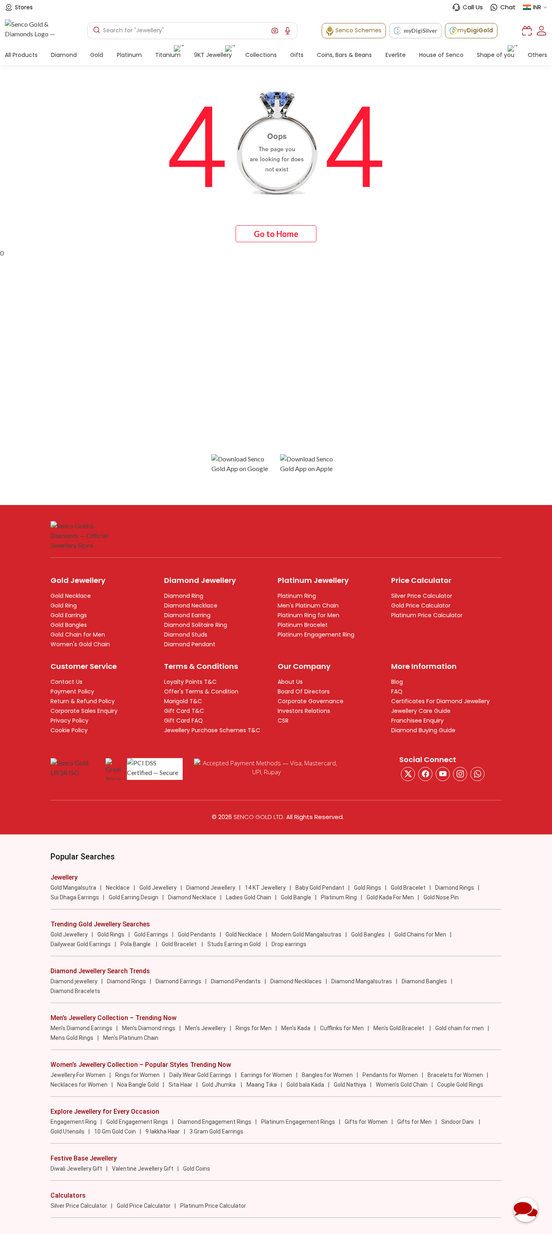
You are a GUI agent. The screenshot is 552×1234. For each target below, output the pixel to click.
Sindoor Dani (458, 1122)
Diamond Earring (187, 615)
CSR (283, 721)
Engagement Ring (74, 1122)
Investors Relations (304, 711)
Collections (261, 55)
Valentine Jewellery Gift (142, 1168)
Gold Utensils (67, 1131)
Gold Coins (196, 1168)
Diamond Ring (183, 596)
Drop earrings (289, 944)
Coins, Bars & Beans (344, 55)
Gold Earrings (69, 615)
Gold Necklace (71, 596)
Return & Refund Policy (83, 701)
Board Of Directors (304, 691)
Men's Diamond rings (148, 1028)
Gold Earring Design (133, 897)
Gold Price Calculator (421, 605)
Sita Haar (180, 1084)
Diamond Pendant (189, 644)
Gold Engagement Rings (137, 1122)
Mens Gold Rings (72, 1038)
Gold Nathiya (350, 1084)
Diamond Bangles (424, 981)
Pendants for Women (390, 1075)
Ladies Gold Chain (248, 897)
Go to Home (276, 234)
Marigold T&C (183, 701)
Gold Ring (64, 605)
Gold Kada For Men (390, 897)
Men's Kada (295, 1028)
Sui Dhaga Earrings (75, 897)
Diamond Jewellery (210, 887)
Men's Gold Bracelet (399, 1028)
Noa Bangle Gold (138, 1084)
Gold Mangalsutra (73, 887)
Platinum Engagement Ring (316, 635)
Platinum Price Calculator (427, 615)
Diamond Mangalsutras (361, 981)
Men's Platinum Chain (308, 605)
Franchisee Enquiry (417, 721)
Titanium (168, 55)
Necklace (118, 887)
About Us (290, 682)
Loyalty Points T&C (190, 682)
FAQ (396, 691)
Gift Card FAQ (183, 721)
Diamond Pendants (236, 981)
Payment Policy (72, 691)
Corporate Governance (310, 701)
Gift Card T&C (184, 711)
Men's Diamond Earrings (81, 1028)
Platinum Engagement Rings (298, 1122)
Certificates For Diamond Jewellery (440, 701)
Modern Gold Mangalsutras (306, 934)
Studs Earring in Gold (234, 944)
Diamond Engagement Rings (214, 1122)
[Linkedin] (477, 774)
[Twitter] (408, 774)
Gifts (296, 55)
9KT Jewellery (213, 55)
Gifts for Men (414, 1122)
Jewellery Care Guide (421, 711)
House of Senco (441, 55)
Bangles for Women (327, 1075)
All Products (21, 55)
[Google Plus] (460, 774)
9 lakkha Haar (162, 1131)
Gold (96, 55)
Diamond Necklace (190, 605)
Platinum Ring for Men (308, 615)
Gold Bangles (69, 625)
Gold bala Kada (305, 1084)
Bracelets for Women (455, 1075)
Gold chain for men (459, 1028)
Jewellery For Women (78, 1075)
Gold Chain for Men (78, 635)
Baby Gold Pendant (319, 887)
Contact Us (66, 682)
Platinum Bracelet (303, 625)
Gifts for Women (366, 1122)
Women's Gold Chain (80, 644)
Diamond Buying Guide (423, 730)
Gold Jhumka (219, 1084)
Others (537, 55)
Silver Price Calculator (421, 596)
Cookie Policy (69, 730)
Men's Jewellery (205, 1028)
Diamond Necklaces (296, 981)
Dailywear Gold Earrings (81, 944)
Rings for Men (254, 1028)
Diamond (64, 55)
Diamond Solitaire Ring (195, 625)
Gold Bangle (296, 897)
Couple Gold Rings (460, 1084)
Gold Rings (367, 887)
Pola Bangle (136, 944)
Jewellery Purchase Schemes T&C (212, 730)
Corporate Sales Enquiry (84, 711)
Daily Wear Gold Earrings (200, 1075)
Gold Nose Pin (441, 897)
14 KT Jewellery (265, 887)
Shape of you (495, 55)
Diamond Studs (185, 635)
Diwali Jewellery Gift (76, 1168)
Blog (397, 682)
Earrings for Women (266, 1075)
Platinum (129, 55)
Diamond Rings (454, 887)
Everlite (396, 55)
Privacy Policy (69, 721)
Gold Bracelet (408, 887)
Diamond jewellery (74, 981)
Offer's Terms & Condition (201, 691)
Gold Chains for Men (420, 934)
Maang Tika (262, 1084)
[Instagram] (443, 774)
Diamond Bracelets (75, 991)
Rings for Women (137, 1075)
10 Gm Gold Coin (115, 1131)
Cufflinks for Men (342, 1028)
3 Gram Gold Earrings (216, 1131)
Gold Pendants (197, 934)
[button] (275, 31)
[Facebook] (425, 774)
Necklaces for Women (79, 1084)
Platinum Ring (297, 596)
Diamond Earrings (178, 981)
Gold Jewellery (158, 887)
